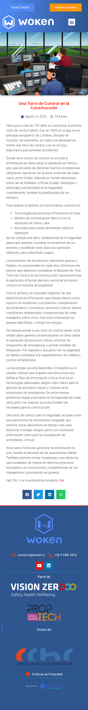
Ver (62, 480)
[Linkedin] (49, 566)
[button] (71, 22)
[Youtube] (39, 566)
